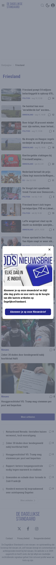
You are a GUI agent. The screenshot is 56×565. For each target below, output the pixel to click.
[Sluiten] (49, 249)
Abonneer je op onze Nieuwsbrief (28, 311)
